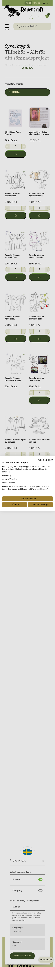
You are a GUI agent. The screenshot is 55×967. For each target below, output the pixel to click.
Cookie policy (45, 460)
